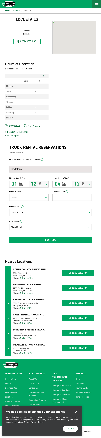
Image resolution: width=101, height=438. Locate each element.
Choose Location (78, 272)
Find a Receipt (82, 396)
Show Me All (16, 227)
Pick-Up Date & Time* (17, 178)
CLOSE (70, 429)
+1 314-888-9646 (26, 323)
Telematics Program (37, 400)
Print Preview (34, 126)
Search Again (13, 135)
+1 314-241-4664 (26, 293)
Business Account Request (36, 394)
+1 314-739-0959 (26, 308)
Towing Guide (82, 387)
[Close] (76, 411)
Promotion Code (58, 191)
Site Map (80, 383)
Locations (16, 10)
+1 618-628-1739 (26, 353)
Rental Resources (83, 392)
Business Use (11, 387)
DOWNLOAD (14, 126)
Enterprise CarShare (61, 394)
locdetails (27, 10)
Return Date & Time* (60, 178)
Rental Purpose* (15, 191)
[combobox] (29, 197)
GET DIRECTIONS (28, 41)
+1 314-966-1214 (26, 278)
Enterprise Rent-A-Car (62, 385)
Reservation (10, 379)
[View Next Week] (43, 76)
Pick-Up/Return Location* (24, 159)
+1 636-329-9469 (26, 338)
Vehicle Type (14, 221)
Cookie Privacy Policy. (34, 422)
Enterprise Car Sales (61, 390)
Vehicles (8, 383)
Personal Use (11, 392)
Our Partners (34, 404)
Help (78, 379)
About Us (33, 379)
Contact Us (33, 387)
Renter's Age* (14, 206)
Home (7, 10)
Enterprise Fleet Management (59, 400)
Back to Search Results (17, 132)
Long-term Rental (12, 401)
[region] (42, 421)
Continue (50, 240)
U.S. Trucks (34, 383)
